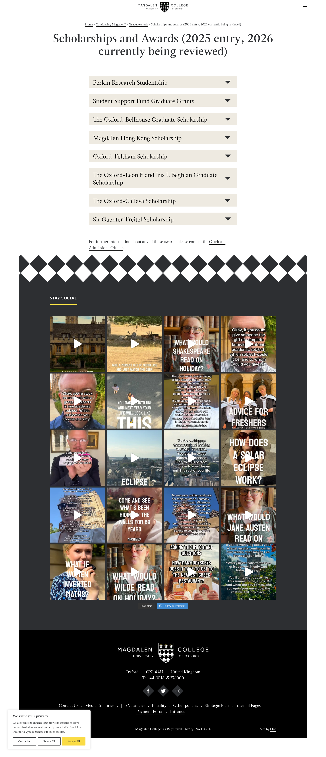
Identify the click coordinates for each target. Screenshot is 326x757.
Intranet (177, 711)
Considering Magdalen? (111, 24)
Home (89, 24)
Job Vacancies (133, 705)
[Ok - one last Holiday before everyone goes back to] (191, 344)
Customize (24, 741)
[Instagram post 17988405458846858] (77, 401)
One (273, 729)
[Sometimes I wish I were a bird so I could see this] (77, 344)
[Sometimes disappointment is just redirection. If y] (191, 401)
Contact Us (68, 705)
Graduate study (138, 24)
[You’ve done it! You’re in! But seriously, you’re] (191, 458)
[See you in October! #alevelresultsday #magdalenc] (134, 401)
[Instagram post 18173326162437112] (248, 344)
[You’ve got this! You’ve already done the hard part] (191, 515)
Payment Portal (149, 711)
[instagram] (178, 691)
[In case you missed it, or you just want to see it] (134, 458)
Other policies (185, 705)
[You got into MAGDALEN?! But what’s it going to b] (248, 401)
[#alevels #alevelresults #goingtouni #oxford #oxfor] (248, 572)
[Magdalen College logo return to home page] (163, 7)
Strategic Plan (217, 705)
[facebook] (148, 691)
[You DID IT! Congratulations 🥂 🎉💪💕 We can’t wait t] (77, 458)
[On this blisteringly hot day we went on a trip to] (134, 515)
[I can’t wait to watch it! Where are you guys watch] (77, 515)
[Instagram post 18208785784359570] (134, 572)
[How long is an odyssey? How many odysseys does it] (191, 572)
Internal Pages (248, 705)
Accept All (74, 741)
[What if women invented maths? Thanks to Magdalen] (77, 572)
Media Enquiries (99, 705)
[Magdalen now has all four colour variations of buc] (134, 344)
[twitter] (163, 691)
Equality (159, 705)
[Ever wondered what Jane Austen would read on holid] (248, 515)
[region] (49, 729)
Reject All (49, 741)
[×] (305, 7)
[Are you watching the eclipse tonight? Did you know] (248, 458)
